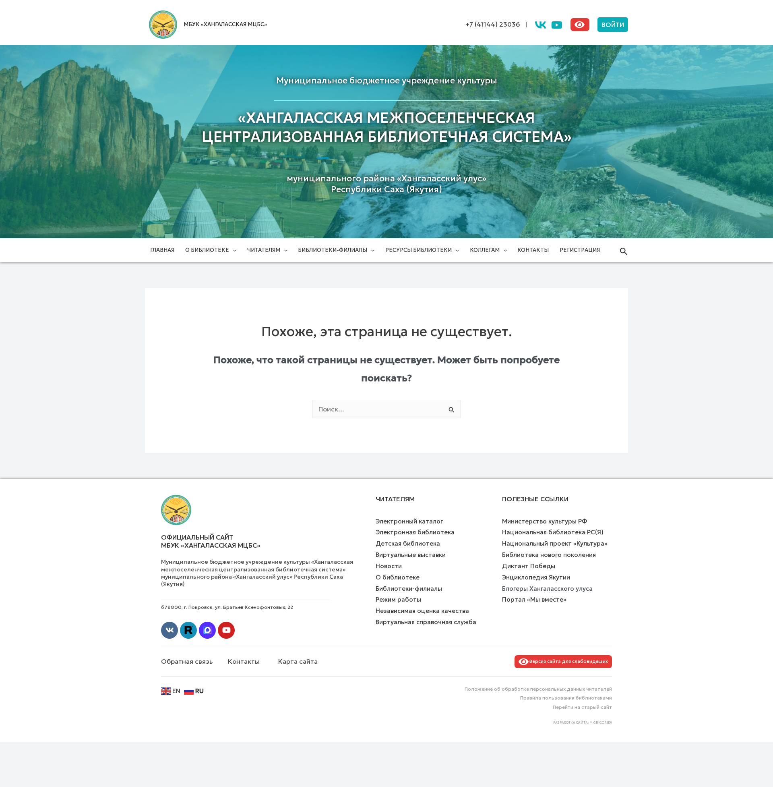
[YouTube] (556, 25)
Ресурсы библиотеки (418, 250)
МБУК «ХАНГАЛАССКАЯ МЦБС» (225, 24)
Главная (162, 250)
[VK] (540, 25)
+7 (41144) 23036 (492, 24)
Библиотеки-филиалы (332, 250)
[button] (612, 24)
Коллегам (485, 250)
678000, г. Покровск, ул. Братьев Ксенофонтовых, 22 (227, 607)
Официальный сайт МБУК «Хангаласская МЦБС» (210, 541)
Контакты (533, 250)
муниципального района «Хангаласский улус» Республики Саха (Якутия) (386, 184)
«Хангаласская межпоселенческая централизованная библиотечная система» (387, 127)
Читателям (263, 250)
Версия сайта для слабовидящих (567, 661)
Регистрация (580, 250)
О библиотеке (207, 250)
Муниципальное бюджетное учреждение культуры (386, 80)
